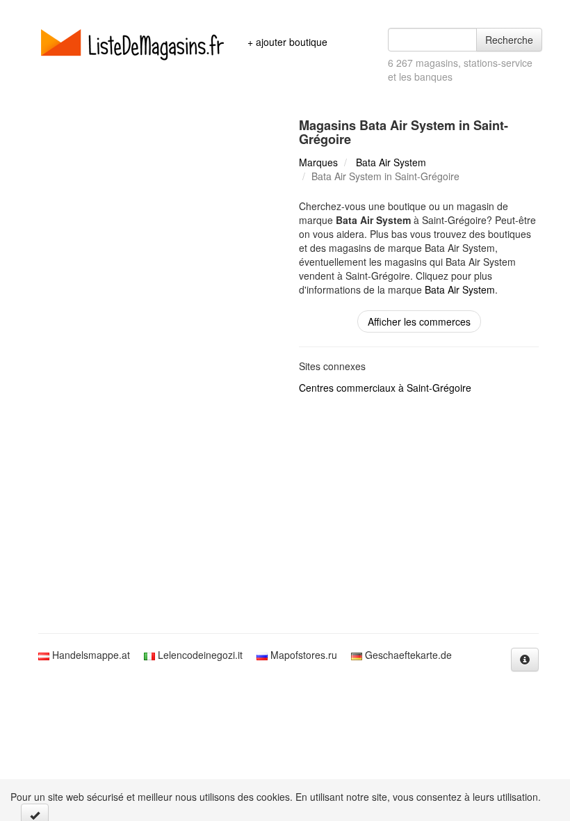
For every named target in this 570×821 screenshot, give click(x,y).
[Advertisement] (285, 514)
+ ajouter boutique (287, 42)
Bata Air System (391, 162)
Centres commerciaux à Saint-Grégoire (385, 387)
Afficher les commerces (419, 321)
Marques (318, 162)
